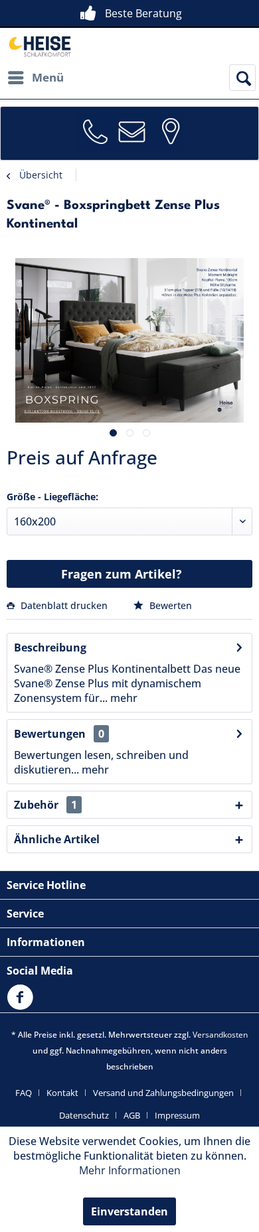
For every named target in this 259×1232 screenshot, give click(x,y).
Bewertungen (50, 733)
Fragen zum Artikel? (121, 574)
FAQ (23, 1093)
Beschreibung (50, 647)
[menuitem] (35, 77)
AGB (132, 1115)
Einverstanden (129, 1211)
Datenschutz (84, 1115)
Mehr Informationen (130, 1170)
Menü (48, 77)
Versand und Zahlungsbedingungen (163, 1093)
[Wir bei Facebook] (23, 1005)
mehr (122, 698)
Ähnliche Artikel (57, 839)
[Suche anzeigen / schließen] (242, 77)
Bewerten (169, 605)
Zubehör (45, 804)
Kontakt (62, 1093)
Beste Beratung (143, 13)
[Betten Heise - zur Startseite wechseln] (39, 46)
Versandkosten (220, 1034)
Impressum (177, 1115)
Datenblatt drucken (64, 605)
